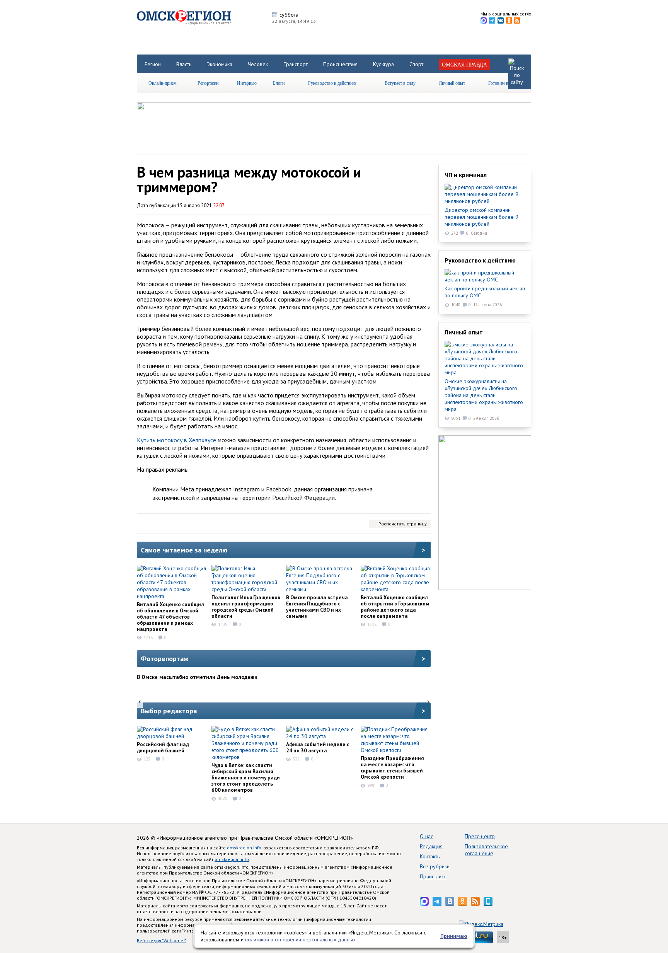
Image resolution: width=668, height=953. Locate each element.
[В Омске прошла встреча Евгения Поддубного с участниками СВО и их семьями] (321, 579)
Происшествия (340, 64)
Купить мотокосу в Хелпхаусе (176, 440)
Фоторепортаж (165, 658)
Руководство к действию (332, 83)
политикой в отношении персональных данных (300, 939)
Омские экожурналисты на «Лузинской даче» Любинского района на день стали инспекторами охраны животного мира (484, 395)
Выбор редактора (169, 710)
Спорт (416, 64)
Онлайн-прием (162, 83)
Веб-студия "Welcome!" (161, 940)
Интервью (247, 83)
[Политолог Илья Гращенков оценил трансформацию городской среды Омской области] (246, 579)
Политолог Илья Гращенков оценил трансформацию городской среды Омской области (245, 606)
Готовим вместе (503, 83)
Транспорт (295, 64)
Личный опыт (452, 83)
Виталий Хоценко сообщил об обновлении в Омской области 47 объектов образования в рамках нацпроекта (170, 616)
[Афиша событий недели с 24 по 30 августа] (321, 733)
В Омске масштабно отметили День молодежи (197, 676)
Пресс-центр (480, 836)
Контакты (430, 856)
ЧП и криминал (466, 175)
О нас (426, 836)
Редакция (431, 846)
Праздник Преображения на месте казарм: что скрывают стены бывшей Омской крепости (392, 767)
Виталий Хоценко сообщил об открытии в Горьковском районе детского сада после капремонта (395, 606)
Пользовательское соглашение (486, 850)
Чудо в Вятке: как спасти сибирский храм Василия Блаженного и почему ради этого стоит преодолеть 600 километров (245, 777)
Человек (258, 64)
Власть (183, 64)
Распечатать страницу (402, 524)
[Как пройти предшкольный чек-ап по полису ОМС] (485, 276)
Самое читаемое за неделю (184, 550)
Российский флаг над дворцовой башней (163, 747)
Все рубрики (435, 866)
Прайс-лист (433, 876)
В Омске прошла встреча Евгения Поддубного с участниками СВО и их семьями (317, 606)
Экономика (219, 64)
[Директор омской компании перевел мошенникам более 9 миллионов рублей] (485, 194)
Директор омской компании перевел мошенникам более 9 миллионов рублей (481, 216)
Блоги (279, 83)
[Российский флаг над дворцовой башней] (171, 733)
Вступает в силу (400, 83)
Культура (383, 64)
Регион (153, 64)
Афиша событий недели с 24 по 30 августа (317, 747)
